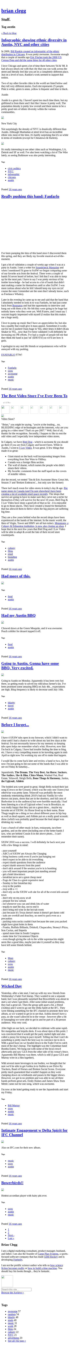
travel (11, 705)
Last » (11, 1238)
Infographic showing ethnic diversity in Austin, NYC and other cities (34, 42)
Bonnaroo (17, 305)
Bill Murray (14, 1105)
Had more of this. (15, 576)
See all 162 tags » (17, 1340)
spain (10, 1320)
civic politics (14, 168)
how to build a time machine (42, 1268)
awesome (12, 373)
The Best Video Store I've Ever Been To (34, 396)
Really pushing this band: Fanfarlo (30, 196)
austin (11, 180)
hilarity (11, 702)
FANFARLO (8, 354)
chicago (12, 177)
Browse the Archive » (12, 1292)
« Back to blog (8, 33)
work (10, 1326)
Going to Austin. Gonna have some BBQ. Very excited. (30, 665)
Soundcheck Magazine (47, 267)
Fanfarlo (12, 367)
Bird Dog (27, 442)
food (10, 596)
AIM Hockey (51, 1256)
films (10, 551)
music (11, 379)
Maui (10, 958)
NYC (11, 171)
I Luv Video (25, 447)
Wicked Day (11, 986)
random (12, 1314)
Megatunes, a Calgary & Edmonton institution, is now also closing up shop (34, 525)
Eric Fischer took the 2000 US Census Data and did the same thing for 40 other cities (31, 59)
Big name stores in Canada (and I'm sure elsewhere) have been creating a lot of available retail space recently (34, 491)
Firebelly (17, 1259)
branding (12, 557)
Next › (11, 1235)
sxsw (10, 370)
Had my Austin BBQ (18, 615)
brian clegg (13, 11)
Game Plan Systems (48, 1253)
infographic (14, 174)
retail (10, 554)
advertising (13, 1337)
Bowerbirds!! (12, 1183)
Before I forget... (15, 725)
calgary (11, 548)
